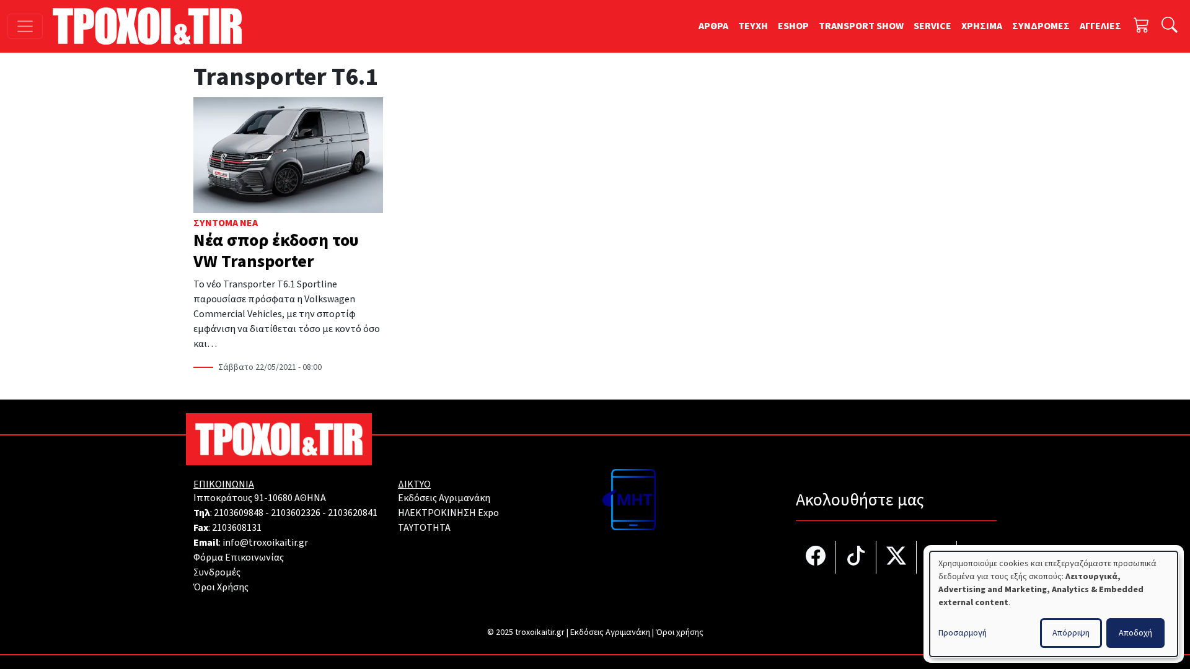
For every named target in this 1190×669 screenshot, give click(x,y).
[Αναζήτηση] (1170, 26)
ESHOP (793, 26)
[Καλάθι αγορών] (1142, 26)
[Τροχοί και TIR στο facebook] (816, 557)
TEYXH (753, 26)
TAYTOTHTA (424, 528)
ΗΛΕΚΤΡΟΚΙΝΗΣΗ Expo (448, 513)
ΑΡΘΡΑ (713, 26)
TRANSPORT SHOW (861, 26)
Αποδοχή (1135, 633)
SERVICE (932, 26)
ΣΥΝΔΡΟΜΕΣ (1041, 26)
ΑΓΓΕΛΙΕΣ (1100, 26)
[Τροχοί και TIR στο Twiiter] (896, 557)
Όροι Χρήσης (221, 587)
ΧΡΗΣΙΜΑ (981, 26)
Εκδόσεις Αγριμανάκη (444, 498)
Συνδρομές (216, 572)
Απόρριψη (1071, 633)
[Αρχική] (152, 26)
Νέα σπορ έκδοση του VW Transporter (276, 251)
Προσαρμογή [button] (962, 633)
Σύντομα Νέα (225, 223)
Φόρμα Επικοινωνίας (238, 557)
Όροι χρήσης (679, 632)
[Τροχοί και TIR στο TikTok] (856, 557)
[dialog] (1054, 604)
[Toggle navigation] (25, 26)
